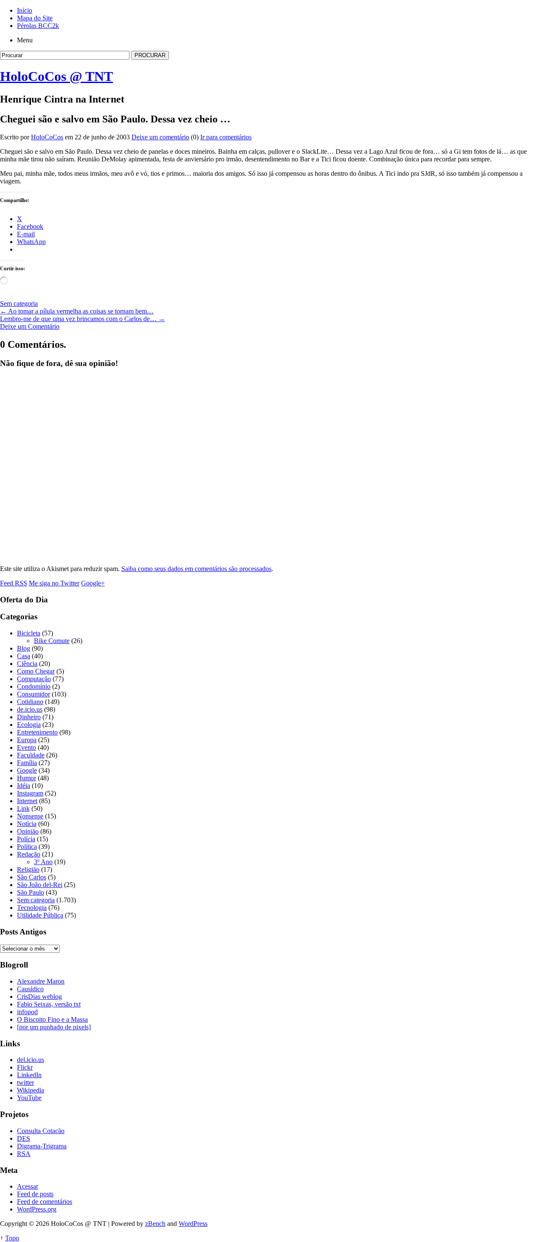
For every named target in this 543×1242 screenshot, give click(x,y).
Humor (26, 778)
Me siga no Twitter (54, 583)
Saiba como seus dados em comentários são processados (196, 568)
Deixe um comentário (160, 137)
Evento (26, 747)
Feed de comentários (44, 1201)
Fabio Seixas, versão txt (49, 1004)
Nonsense (30, 816)
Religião (28, 869)
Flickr (25, 1067)
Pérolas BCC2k (38, 25)
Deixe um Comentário (29, 326)
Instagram (30, 793)
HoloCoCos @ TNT (56, 76)
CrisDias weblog (39, 996)
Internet (27, 800)
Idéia (23, 785)
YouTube (29, 1097)
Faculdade (31, 755)
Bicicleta (28, 633)
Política (27, 846)
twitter (25, 1082)
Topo (12, 1238)
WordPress (193, 1223)
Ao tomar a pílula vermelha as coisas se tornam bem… (77, 311)
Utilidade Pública (40, 915)
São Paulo (30, 892)
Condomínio (33, 686)
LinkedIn (29, 1074)
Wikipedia (30, 1090)
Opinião (28, 831)
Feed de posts (35, 1194)
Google (27, 770)
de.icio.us (29, 709)
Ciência (27, 663)
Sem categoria (19, 303)
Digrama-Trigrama (42, 1146)
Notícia (26, 823)
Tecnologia (32, 907)
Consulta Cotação (40, 1130)
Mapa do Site (35, 18)
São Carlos (31, 877)
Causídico (30, 988)
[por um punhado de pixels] (54, 1027)
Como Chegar (36, 671)
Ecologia (29, 724)
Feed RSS (13, 583)
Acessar (27, 1186)
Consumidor (33, 694)
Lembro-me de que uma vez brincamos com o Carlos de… (82, 318)
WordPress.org (36, 1209)
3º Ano (43, 861)
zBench (155, 1223)
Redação (28, 854)
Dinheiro (29, 717)
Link (23, 808)
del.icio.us (30, 1059)
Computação (34, 678)
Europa (26, 739)
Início (24, 10)
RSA (24, 1153)
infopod (27, 1011)
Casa (23, 656)
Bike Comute (52, 640)
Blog (23, 648)
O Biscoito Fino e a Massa (52, 1019)
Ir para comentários (226, 137)
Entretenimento (37, 732)
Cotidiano (30, 701)
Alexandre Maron (40, 981)
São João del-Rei (39, 884)
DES (23, 1138)
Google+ (93, 583)
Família (27, 762)
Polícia (26, 839)
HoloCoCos (47, 137)
